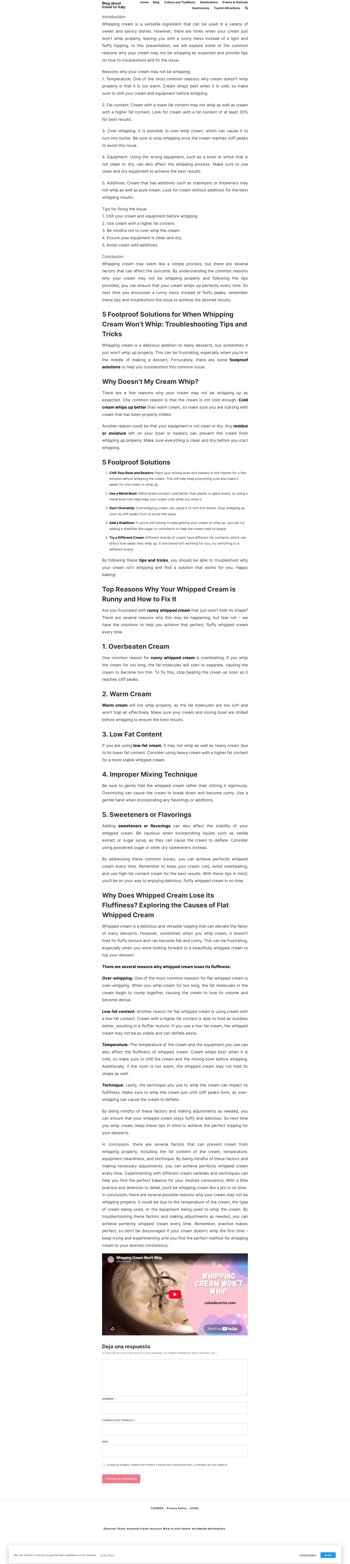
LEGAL (194, 1508)
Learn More (107, 1555)
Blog (156, 2)
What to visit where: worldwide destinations (194, 1528)
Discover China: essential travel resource (133, 1528)
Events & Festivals (235, 2)
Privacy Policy (177, 1508)
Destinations (209, 2)
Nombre (109, 1398)
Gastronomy (200, 8)
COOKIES (157, 1508)
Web (105, 1441)
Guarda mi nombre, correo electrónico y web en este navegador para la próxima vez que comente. (167, 1465)
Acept (328, 1555)
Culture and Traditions (179, 2)
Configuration (308, 1555)
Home (144, 2)
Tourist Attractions (227, 8)
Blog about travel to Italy (113, 5)
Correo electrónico (119, 1420)
